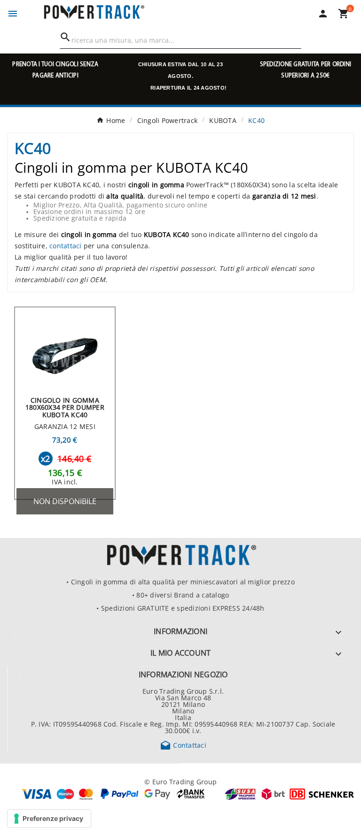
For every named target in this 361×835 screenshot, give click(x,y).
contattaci (65, 245)
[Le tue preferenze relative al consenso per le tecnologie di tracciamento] (49, 818)
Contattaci (183, 745)
